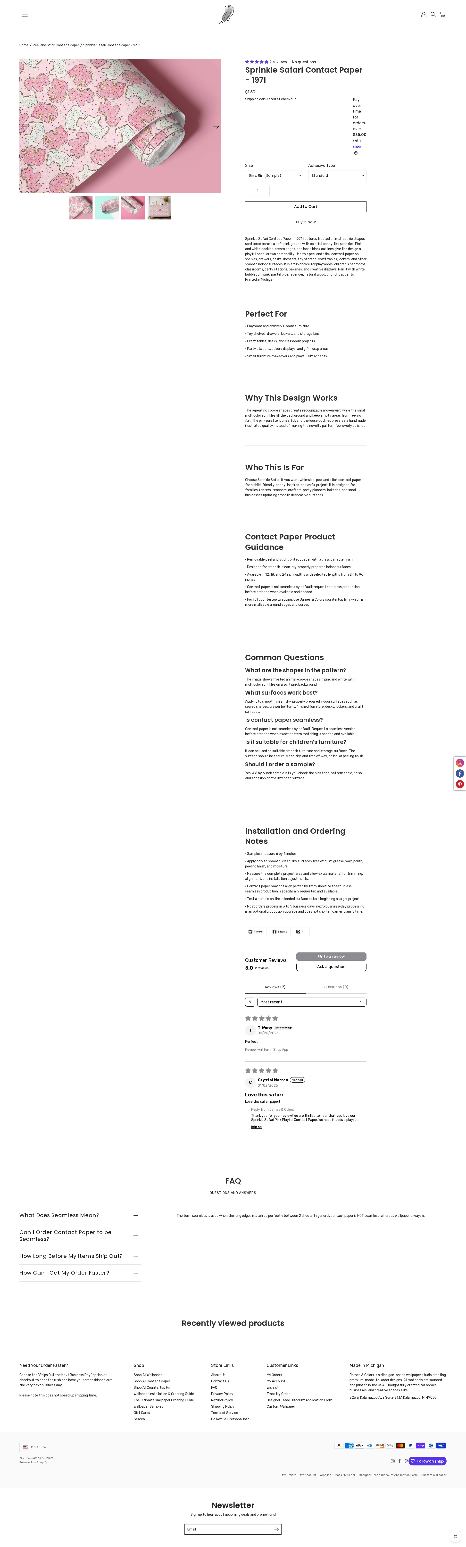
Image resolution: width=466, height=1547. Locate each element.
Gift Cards (142, 1413)
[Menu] (24, 15)
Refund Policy (222, 1400)
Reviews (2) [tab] (275, 986)
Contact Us (220, 1381)
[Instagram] (393, 1461)
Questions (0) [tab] (336, 986)
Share (282, 931)
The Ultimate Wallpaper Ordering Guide (164, 1400)
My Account (276, 1381)
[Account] (424, 14)
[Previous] (24, 126)
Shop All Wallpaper (148, 1375)
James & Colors (42, 1458)
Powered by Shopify (33, 1462)
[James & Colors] (233, 14)
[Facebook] (399, 1461)
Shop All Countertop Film (153, 1388)
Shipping (251, 99)
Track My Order (278, 1394)
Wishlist (273, 1388)
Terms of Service (224, 1413)
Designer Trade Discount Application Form (299, 1400)
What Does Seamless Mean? (59, 1215)
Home (24, 45)
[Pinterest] (406, 1461)
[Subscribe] (276, 1529)
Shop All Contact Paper (152, 1381)
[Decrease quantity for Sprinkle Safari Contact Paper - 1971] (248, 191)
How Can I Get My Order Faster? (64, 1273)
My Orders (274, 1375)
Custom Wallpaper (281, 1406)
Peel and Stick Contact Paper (56, 45)
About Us (218, 1375)
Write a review (331, 956)
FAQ (214, 1388)
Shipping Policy (223, 1406)
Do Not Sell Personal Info (230, 1419)
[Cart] (443, 14)
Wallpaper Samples (148, 1406)
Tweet (259, 931)
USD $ (34, 1447)
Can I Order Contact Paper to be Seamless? (65, 1235)
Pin (304, 931)
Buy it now (306, 222)
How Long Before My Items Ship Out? (71, 1256)
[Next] (216, 126)
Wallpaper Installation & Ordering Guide (164, 1394)
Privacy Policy (222, 1394)
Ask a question (331, 966)
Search (139, 1419)
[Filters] (250, 1002)
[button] (433, 14)
